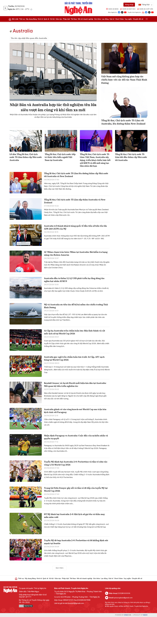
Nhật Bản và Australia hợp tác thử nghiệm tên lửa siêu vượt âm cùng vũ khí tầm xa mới (53, 107)
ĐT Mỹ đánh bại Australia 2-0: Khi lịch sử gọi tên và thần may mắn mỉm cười (74, 515)
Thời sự (22, 19)
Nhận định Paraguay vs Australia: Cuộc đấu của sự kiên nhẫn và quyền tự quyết (76, 437)
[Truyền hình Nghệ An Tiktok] (149, 12)
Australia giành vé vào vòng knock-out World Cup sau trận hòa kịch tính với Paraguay (75, 411)
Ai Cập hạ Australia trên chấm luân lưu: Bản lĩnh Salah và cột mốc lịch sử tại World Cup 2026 (74, 332)
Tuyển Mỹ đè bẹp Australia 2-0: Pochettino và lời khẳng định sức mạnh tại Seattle (76, 542)
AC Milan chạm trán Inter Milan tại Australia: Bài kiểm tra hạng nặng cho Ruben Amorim (75, 253)
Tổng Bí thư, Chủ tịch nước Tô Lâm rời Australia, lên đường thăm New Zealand (123, 122)
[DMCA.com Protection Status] (35, 606)
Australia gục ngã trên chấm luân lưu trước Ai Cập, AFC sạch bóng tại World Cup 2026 (74, 358)
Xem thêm (59, 568)
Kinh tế (40, 19)
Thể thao (74, 19)
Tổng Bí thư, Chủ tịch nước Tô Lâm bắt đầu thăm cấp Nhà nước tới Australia (131, 157)
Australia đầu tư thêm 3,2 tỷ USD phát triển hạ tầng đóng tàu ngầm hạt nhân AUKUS (74, 279)
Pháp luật (66, 19)
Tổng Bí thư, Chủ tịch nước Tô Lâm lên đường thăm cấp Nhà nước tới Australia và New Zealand (76, 175)
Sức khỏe (97, 19)
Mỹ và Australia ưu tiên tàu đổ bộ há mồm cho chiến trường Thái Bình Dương (76, 306)
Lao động (105, 19)
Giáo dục (59, 19)
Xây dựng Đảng (31, 19)
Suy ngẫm (128, 19)
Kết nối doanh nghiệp (85, 19)
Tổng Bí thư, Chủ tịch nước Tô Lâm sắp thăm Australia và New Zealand (74, 201)
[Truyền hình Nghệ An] (143, 12)
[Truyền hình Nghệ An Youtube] (152, 12)
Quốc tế (46, 19)
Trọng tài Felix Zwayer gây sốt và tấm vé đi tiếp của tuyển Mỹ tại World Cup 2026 (76, 489)
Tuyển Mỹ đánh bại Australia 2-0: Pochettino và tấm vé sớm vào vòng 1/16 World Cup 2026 (75, 463)
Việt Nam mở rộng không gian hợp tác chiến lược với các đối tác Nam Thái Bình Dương (124, 79)
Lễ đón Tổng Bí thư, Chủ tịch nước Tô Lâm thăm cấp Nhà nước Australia (26, 157)
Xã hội (52, 19)
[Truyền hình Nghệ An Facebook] (146, 12)
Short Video (119, 19)
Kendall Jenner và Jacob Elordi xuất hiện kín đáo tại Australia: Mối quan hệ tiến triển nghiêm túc (75, 384)
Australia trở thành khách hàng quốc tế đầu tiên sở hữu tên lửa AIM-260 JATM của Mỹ (75, 227)
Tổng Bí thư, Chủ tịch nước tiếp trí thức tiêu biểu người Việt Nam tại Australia (60, 157)
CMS (127, 615)
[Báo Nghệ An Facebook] (119, 12)
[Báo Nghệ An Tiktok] (122, 12)
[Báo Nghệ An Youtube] (125, 12)
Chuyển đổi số (138, 19)
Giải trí (112, 19)
